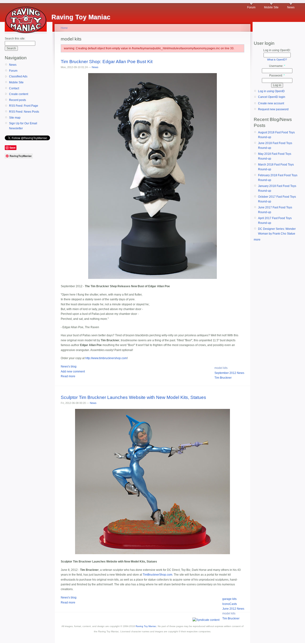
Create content (18, 94)
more (257, 239)
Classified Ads (18, 76)
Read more (68, 376)
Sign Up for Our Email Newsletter (23, 126)
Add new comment (73, 371)
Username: (277, 66)
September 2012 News (229, 373)
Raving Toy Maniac (146, 626)
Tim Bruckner (223, 377)
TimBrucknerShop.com (157, 574)
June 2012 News (233, 608)
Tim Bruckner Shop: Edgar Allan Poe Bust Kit (106, 61)
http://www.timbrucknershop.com (106, 358)
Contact (14, 88)
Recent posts (17, 100)
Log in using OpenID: (277, 50)
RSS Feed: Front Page (23, 105)
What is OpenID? (277, 59)
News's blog (68, 366)
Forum (251, 7)
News (291, 7)
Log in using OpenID (271, 91)
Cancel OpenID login (271, 97)
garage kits (229, 599)
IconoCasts (229, 604)
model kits (221, 368)
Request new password (273, 109)
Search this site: (15, 38)
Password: (277, 75)
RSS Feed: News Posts (24, 111)
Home (64, 27)
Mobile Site (271, 7)
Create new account (271, 103)
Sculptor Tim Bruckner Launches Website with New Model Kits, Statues (133, 397)
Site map (14, 117)
